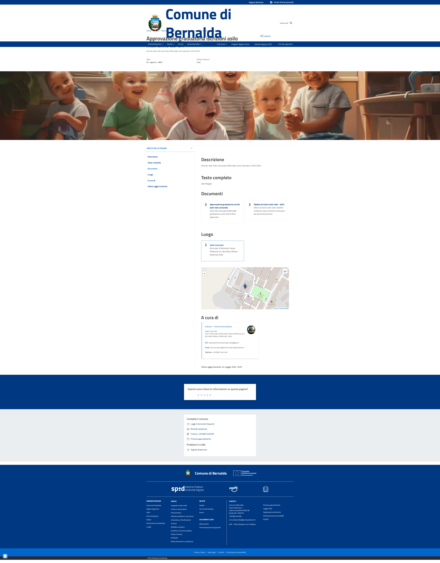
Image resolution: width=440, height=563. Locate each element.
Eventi (201, 512)
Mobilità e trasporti (177, 527)
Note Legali (212, 552)
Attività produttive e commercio (182, 516)
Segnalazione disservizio (272, 512)
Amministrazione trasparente (210, 527)
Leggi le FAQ (267, 508)
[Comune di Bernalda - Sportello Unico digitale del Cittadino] (154, 22)
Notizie (201, 505)
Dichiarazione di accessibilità (273, 515)
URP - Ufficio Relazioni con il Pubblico (242, 524)
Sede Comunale (217, 245)
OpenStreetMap (284, 308)
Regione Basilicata (256, 2)
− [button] (204, 273)
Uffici (148, 512)
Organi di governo (152, 509)
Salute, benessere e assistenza (182, 541)
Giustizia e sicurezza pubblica (181, 530)
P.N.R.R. (266, 519)
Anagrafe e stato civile (179, 505)
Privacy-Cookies (199, 552)
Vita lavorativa (176, 512)
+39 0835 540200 (235, 516)
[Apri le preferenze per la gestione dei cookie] (6, 557)
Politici (148, 519)
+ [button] (204, 270)
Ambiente (174, 537)
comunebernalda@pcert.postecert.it (242, 519)
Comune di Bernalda (198, 23)
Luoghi (148, 527)
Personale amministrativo (155, 523)
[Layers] (285, 271)
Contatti (232, 501)
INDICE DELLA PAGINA (157, 148)
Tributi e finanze (176, 534)
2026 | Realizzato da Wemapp (157, 558)
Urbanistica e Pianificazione (181, 520)
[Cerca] (291, 23)
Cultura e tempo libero (179, 509)
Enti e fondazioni (152, 516)
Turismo (174, 523)
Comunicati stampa (206, 509)
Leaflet (275, 308)
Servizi (174, 501)
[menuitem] (220, 44)
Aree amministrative (153, 505)
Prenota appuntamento (271, 505)
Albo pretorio (204, 524)
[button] (282, 2)
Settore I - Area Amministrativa (218, 326)
